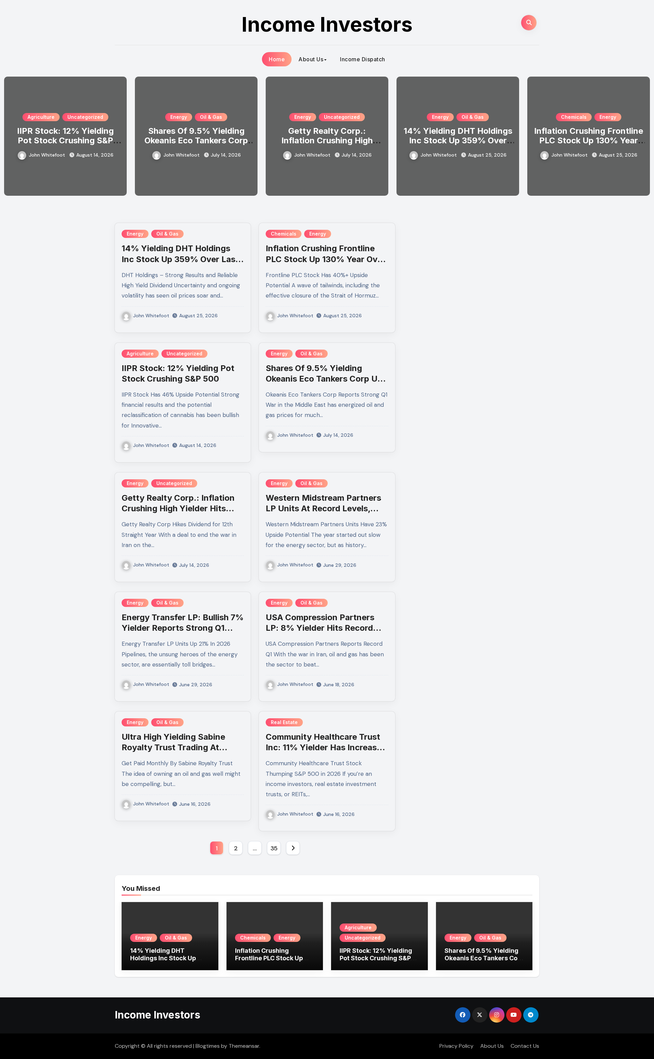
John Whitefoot (47, 155)
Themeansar (244, 1045)
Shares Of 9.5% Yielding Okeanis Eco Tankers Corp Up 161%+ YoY (196, 141)
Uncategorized (85, 117)
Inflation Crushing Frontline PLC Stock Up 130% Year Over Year (588, 141)
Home (277, 59)
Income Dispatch (362, 59)
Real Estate (284, 722)
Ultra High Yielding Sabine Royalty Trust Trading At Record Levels (173, 747)
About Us (310, 59)
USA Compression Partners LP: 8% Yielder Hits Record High (320, 627)
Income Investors (327, 24)
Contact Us (525, 1045)
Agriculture (41, 117)
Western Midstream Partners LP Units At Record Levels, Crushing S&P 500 (323, 508)
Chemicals (574, 117)
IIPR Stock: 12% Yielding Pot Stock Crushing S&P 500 (65, 141)
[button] (641, 135)
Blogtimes (208, 1045)
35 (274, 848)
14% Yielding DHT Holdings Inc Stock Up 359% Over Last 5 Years (458, 141)
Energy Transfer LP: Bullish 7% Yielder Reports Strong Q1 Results (183, 627)
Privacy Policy (456, 1045)
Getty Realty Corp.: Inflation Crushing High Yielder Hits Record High (327, 141)
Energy (178, 117)
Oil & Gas (211, 117)
